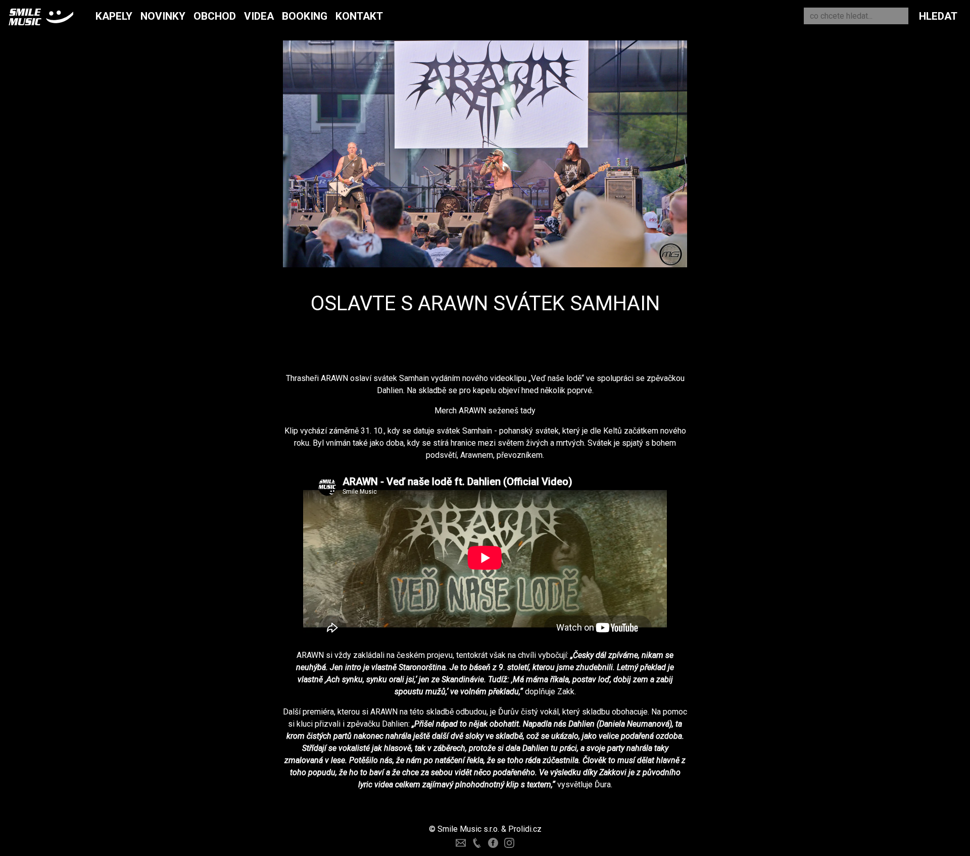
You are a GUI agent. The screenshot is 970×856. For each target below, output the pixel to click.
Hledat (938, 16)
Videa (259, 16)
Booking (304, 16)
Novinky (162, 16)
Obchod (214, 16)
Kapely (113, 16)
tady (528, 410)
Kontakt (359, 16)
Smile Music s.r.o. (468, 829)
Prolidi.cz (525, 829)
